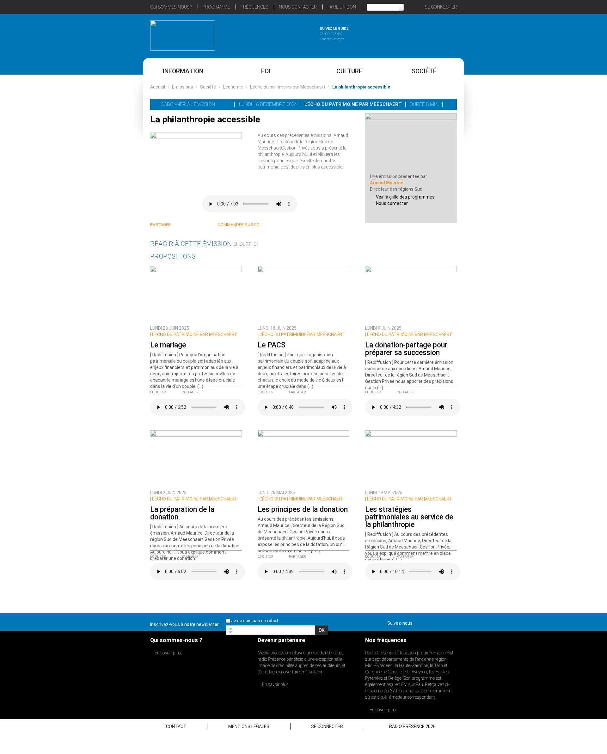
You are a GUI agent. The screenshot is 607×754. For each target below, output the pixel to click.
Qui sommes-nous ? (171, 6)
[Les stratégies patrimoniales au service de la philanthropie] (411, 458)
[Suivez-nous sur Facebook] (419, 621)
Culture (349, 71)
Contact (176, 726)
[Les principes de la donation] (303, 458)
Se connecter (441, 6)
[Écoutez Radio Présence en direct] (286, 34)
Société (424, 71)
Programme (216, 6)
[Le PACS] (303, 293)
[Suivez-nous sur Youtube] (441, 621)
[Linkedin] (179, 225)
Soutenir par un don (575, 362)
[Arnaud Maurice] (411, 142)
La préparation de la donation (182, 513)
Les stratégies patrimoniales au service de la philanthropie (409, 517)
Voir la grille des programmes (405, 196)
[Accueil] (182, 35)
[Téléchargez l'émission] (450, 104)
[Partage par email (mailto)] (202, 225)
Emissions (182, 86)
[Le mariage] (196, 293)
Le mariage (168, 345)
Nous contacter (392, 203)
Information (182, 71)
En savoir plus (167, 652)
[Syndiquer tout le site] (452, 621)
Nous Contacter (298, 6)
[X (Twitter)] (187, 225)
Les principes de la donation (303, 509)
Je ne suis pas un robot (254, 620)
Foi (266, 71)
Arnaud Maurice (386, 182)
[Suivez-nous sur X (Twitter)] (430, 621)
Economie (233, 86)
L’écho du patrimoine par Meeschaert (287, 86)
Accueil (157, 86)
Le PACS (271, 345)
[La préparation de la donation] (196, 458)
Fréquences (254, 6)
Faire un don (342, 6)
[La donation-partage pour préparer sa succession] (411, 293)
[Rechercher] (401, 7)
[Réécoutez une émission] (424, 34)
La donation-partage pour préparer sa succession (406, 349)
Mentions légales (248, 726)
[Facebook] (195, 225)
